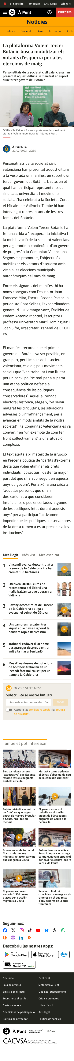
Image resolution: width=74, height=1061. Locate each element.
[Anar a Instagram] (22, 930)
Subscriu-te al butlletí (15, 998)
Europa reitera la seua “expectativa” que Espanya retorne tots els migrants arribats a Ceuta (19, 776)
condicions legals (39, 709)
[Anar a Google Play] (15, 954)
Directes (65, 12)
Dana (40, 31)
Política (10, 31)
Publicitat (44, 978)
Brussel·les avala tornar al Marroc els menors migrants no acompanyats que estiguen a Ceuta (19, 855)
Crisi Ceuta (50, 3)
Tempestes (33, 3)
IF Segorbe (17, 3)
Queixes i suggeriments (52, 991)
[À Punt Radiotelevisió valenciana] (23, 1031)
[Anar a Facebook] (6, 930)
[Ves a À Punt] (20, 12)
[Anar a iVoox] (5, 937)
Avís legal (44, 1012)
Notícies (37, 22)
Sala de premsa (12, 984)
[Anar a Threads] (55, 930)
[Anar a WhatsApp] (64, 930)
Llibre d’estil (46, 1005)
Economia (55, 31)
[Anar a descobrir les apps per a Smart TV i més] (19, 965)
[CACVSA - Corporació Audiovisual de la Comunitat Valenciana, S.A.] (30, 1040)
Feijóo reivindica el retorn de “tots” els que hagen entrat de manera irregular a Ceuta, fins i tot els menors (19, 816)
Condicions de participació (19, 1012)
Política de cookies (50, 1018)
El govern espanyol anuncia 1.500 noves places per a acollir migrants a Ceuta (15, 896)
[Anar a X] (14, 930)
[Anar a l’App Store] (43, 954)
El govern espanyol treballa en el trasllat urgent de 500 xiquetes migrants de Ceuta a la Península (53, 816)
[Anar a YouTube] (39, 930)
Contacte (8, 978)
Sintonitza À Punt (49, 984)
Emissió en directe (14, 991)
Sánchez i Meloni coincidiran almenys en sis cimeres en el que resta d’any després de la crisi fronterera (55, 898)
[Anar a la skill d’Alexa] (64, 954)
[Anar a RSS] (31, 937)
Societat (26, 31)
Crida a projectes (49, 998)
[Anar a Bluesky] (47, 930)
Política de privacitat (15, 1018)
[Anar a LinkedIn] (22, 937)
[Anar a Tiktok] (30, 930)
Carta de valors (12, 1005)
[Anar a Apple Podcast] (14, 937)
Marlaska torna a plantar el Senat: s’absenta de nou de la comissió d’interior (55, 774)
